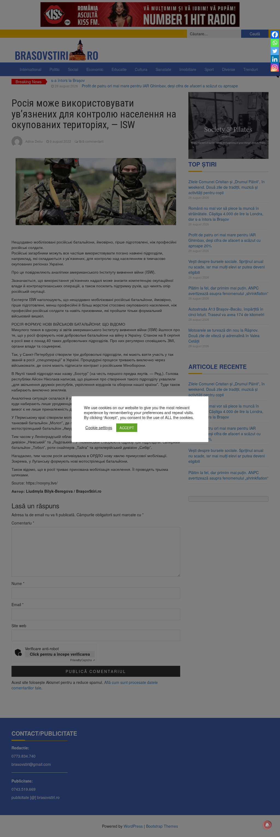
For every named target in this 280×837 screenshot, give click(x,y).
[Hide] (278, 76)
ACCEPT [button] (126, 427)
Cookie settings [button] (98, 427)
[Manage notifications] (267, 825)
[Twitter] (275, 51)
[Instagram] (275, 67)
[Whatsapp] (275, 43)
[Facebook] (275, 34)
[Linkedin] (275, 59)
